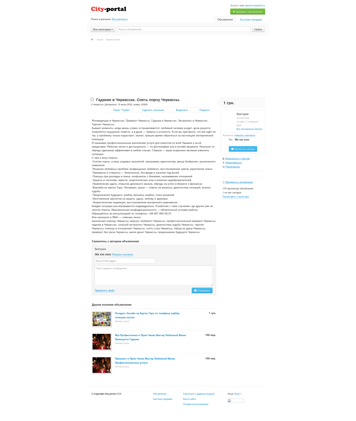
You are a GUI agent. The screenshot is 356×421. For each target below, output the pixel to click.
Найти (258, 29)
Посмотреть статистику (235, 196)
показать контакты (245, 135)
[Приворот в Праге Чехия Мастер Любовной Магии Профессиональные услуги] (102, 365)
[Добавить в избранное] (92, 99)
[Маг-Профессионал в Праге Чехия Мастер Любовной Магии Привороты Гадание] (102, 342)
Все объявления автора (249, 128)
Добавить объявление (249, 11)
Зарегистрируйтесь (255, 5)
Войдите (235, 5)
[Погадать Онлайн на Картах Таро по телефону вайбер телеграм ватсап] (102, 319)
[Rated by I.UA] (236, 400)
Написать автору (244, 149)
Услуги (100, 39)
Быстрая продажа (251, 19)
